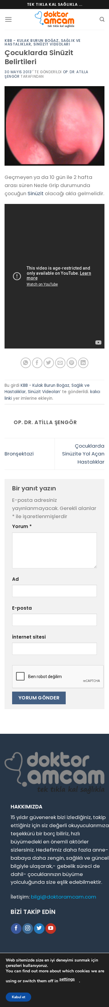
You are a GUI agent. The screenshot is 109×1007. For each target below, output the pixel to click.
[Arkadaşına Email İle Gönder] (60, 363)
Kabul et (18, 997)
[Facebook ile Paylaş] (37, 363)
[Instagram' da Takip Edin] (27, 928)
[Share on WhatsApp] (26, 363)
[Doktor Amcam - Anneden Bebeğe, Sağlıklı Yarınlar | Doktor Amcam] (54, 19)
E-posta (22, 608)
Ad (15, 579)
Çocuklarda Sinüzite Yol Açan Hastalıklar (83, 454)
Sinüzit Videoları (51, 44)
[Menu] (8, 19)
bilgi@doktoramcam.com (63, 896)
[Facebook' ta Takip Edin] (16, 928)
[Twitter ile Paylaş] (49, 363)
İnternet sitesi (29, 637)
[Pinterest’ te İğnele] (72, 363)
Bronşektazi (19, 453)
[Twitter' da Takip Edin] (39, 928)
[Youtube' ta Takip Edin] (50, 928)
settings (67, 979)
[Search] (102, 19)
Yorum (22, 526)
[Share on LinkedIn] (83, 363)
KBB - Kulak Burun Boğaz (32, 40)
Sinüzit (36, 193)
